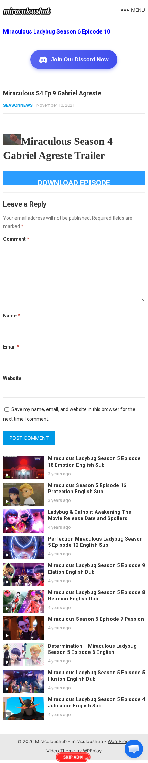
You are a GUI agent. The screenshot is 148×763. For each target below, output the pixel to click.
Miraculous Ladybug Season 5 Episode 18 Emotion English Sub (94, 462)
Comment (16, 239)
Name (11, 315)
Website (12, 378)
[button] (134, 749)
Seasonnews (18, 105)
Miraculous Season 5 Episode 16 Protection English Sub (87, 489)
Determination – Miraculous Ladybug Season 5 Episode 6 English (92, 649)
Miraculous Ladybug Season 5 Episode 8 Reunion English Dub (96, 596)
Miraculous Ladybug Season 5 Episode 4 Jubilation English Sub (96, 703)
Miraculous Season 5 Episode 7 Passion (96, 619)
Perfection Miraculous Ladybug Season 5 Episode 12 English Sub (95, 542)
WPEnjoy (92, 750)
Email (11, 347)
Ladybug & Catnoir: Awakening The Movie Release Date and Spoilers (89, 515)
